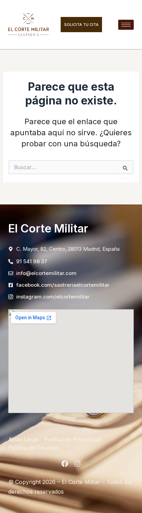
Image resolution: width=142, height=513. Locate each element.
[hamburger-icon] (126, 25)
